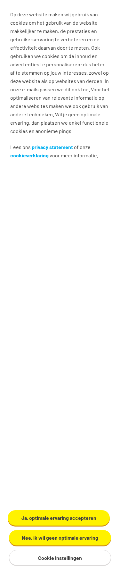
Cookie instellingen (60, 558)
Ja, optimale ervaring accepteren (58, 518)
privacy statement (52, 147)
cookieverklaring (29, 155)
